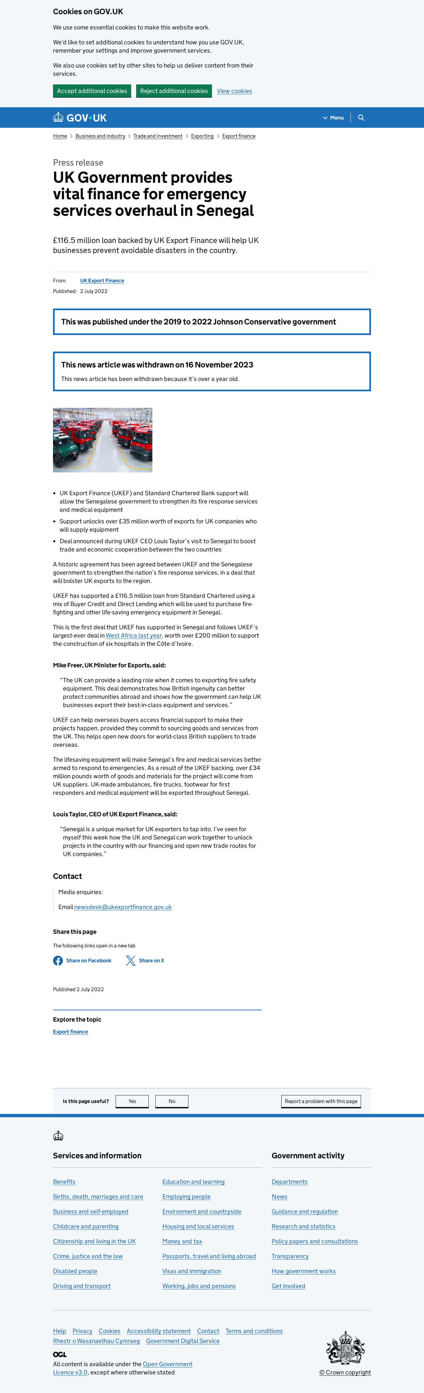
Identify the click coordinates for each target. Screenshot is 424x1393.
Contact (208, 1331)
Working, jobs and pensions (199, 1286)
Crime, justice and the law (88, 1256)
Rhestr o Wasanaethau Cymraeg (96, 1341)
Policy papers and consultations (315, 1241)
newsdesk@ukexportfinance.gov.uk (123, 907)
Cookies (110, 1331)
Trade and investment (158, 136)
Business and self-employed (91, 1211)
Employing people (186, 1196)
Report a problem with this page (321, 1101)
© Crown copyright (345, 1372)
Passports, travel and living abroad (209, 1256)
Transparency (290, 1256)
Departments (290, 1181)
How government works (304, 1271)
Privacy (82, 1331)
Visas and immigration (191, 1271)
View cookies (234, 91)
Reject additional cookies (174, 91)
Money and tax (182, 1241)
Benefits (64, 1181)
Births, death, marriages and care (98, 1196)
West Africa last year (134, 635)
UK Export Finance (102, 280)
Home (60, 136)
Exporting (202, 136)
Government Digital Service (183, 1341)
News (280, 1196)
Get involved (288, 1286)
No (178, 1101)
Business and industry (100, 136)
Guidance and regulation (305, 1211)
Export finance (238, 136)
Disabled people (75, 1271)
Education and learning (193, 1181)
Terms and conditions (254, 1331)
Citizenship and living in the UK (94, 1241)
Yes (139, 1101)
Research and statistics (304, 1226)
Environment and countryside (201, 1211)
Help (59, 1331)
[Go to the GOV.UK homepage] (80, 118)
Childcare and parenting (86, 1226)
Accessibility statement (159, 1331)
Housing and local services (198, 1226)
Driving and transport (82, 1286)
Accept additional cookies (92, 91)
